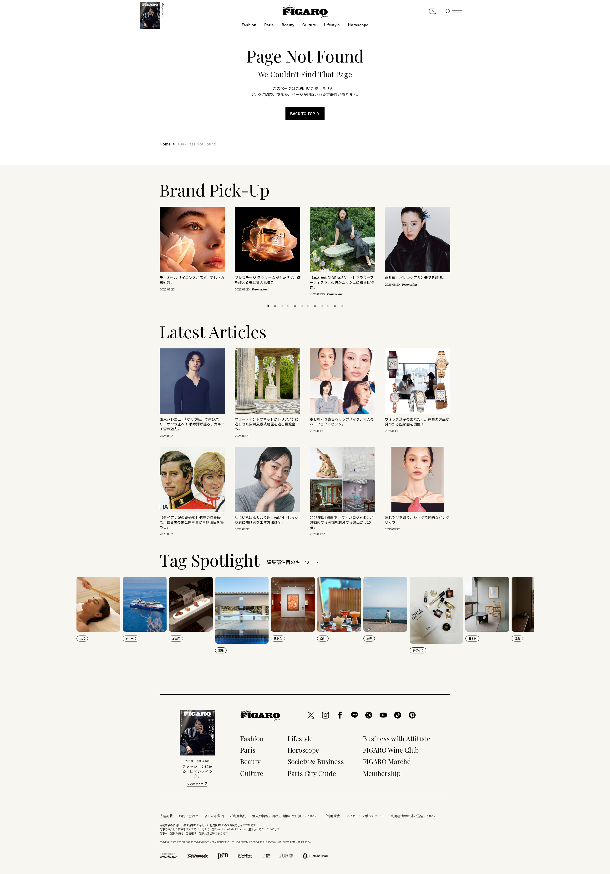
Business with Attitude (396, 738)
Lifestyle (332, 24)
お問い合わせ (188, 815)
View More (195, 784)
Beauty (288, 24)
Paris (269, 24)
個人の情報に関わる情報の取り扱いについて (284, 815)
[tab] (268, 306)
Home (165, 144)
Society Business (316, 761)
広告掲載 (166, 815)
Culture (309, 24)
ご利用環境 (332, 815)
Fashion (249, 24)
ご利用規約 (238, 815)
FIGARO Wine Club (391, 749)
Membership (382, 773)
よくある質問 (214, 815)
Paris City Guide (312, 773)
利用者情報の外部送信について (414, 815)
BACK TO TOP (302, 113)
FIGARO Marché (387, 761)
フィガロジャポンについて (365, 815)
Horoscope (358, 24)
